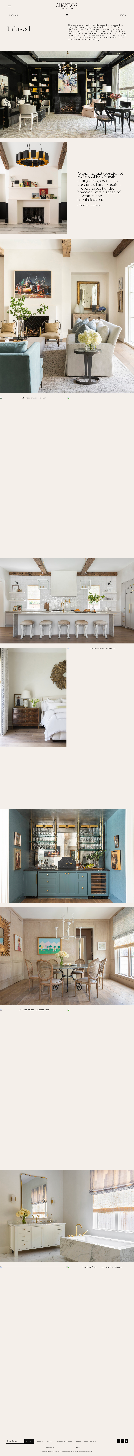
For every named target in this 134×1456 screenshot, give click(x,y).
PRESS (86, 1442)
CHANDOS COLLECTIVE (50, 1444)
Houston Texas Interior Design (82, 1451)
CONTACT (93, 1442)
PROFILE (40, 1442)
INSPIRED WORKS (78, 1444)
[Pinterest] (126, 1441)
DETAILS (69, 1442)
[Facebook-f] (122, 1441)
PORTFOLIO (61, 1442)
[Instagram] (118, 1441)
